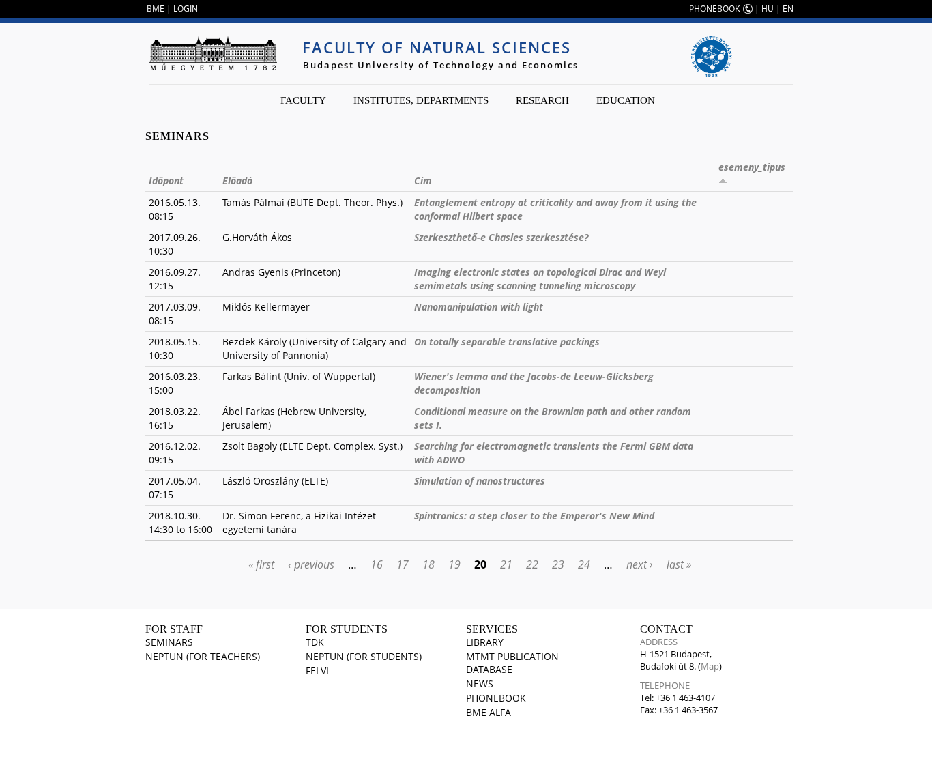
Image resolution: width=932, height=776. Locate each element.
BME (155, 8)
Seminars (169, 641)
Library (485, 641)
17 (402, 564)
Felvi (317, 670)
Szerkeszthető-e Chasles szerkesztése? (501, 237)
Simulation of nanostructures (479, 480)
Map (710, 666)
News (479, 683)
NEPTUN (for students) (364, 656)
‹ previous (311, 564)
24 (584, 564)
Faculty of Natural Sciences (436, 47)
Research (542, 100)
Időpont (166, 180)
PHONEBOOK (714, 8)
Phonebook (496, 697)
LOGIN (185, 8)
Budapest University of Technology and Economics (441, 65)
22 (532, 564)
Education (625, 100)
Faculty (303, 100)
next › (639, 564)
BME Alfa (488, 712)
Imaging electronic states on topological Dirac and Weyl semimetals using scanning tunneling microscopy (540, 278)
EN (788, 8)
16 (376, 564)
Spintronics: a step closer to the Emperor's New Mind (534, 515)
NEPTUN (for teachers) (202, 656)
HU (767, 8)
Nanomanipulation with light (478, 306)
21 (506, 564)
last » (679, 564)
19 (454, 564)
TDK (315, 641)
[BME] (213, 53)
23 (558, 564)
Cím (423, 180)
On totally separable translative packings (507, 341)
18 (428, 564)
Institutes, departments (421, 100)
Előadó (237, 180)
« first (261, 564)
